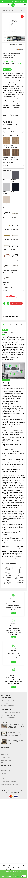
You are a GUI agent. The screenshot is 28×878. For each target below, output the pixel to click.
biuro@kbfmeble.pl (9, 705)
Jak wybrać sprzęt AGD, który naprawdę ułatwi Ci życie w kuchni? (15, 742)
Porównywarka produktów (8, 770)
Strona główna (6, 10)
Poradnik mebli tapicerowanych (9, 784)
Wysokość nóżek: (8, 287)
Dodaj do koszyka (16, 303)
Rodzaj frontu (7, 128)
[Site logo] (13, 5)
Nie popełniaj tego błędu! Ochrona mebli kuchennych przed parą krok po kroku (17, 734)
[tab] (4, 324)
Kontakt (3, 749)
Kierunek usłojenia (8, 162)
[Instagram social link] (2, 1)
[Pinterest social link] (22, 45)
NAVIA (20, 10)
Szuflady (5, 115)
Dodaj (23, 876)
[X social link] (18, 45)
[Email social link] (20, 45)
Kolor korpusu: (7, 170)
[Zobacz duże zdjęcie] (5, 33)
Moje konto (4, 767)
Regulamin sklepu (5, 754)
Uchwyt (5, 207)
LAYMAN (14, 10)
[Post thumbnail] (4, 726)
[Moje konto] (8, 5)
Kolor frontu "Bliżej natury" (10, 135)
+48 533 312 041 (10, 703)
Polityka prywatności (6, 751)
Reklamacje (4, 762)
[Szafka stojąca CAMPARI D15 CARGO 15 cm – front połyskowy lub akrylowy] (19, 570)
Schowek (3, 773)
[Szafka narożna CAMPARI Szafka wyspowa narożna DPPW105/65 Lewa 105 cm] (7, 570)
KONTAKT (19, 5)
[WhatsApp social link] (24, 45)
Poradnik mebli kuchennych (8, 781)
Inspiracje (3, 778)
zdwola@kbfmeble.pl (9, 717)
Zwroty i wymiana (6, 760)
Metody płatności (5, 757)
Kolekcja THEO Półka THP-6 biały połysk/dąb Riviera (9, 876)
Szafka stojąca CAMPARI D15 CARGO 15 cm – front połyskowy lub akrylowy (19, 579)
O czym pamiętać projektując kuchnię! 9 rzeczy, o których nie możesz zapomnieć (16, 726)
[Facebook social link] (16, 45)
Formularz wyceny (6, 776)
